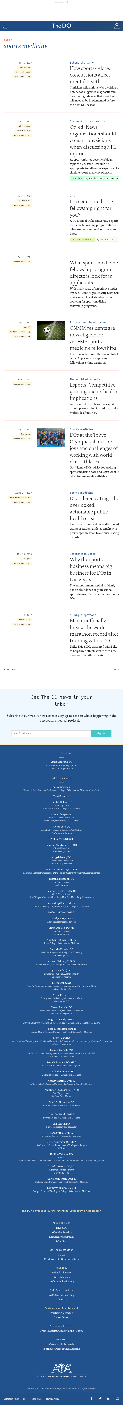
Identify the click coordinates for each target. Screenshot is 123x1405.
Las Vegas (25, 558)
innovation (24, 619)
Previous (9, 669)
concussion (24, 67)
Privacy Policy (52, 1398)
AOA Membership (61, 1232)
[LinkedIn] (108, 1399)
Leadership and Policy (61, 1236)
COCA (61, 1254)
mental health (23, 72)
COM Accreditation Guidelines (61, 1259)
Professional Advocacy (61, 1281)
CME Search (61, 1299)
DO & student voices (20, 497)
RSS (25, 1398)
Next (116, 669)
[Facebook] (91, 1399)
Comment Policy (11, 1398)
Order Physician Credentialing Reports (61, 1330)
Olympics (25, 434)
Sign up (101, 733)
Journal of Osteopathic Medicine (61, 1348)
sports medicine (22, 76)
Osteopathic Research (61, 1344)
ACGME (27, 327)
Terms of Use (36, 1398)
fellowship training (20, 332)
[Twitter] (100, 1399)
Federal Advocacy (61, 1272)
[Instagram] (117, 1399)
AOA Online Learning (61, 1295)
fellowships (24, 200)
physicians (24, 126)
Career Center (61, 1317)
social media (23, 130)
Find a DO (61, 1227)
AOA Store (61, 1241)
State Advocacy (61, 1277)
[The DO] (61, 26)
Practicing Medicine (61, 1313)
